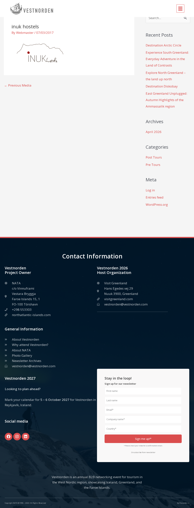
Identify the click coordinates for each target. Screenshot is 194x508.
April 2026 (153, 132)
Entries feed (154, 197)
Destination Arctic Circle (163, 45)
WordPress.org (157, 204)
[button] (122, 8)
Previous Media (17, 85)
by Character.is (183, 503)
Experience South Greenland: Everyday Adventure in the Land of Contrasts (167, 58)
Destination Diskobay (162, 86)
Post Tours (154, 157)
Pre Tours (153, 164)
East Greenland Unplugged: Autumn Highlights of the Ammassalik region (166, 99)
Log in (150, 190)
